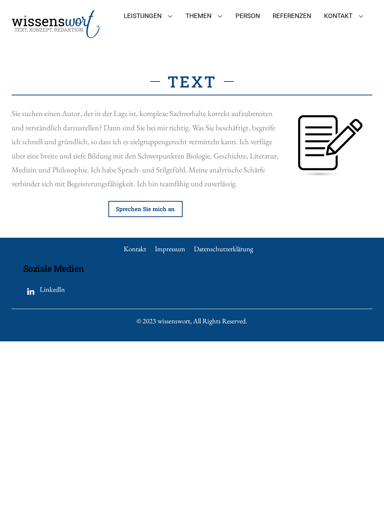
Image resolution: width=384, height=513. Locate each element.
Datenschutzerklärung (223, 248)
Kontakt (338, 16)
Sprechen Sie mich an (145, 209)
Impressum (170, 248)
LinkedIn (51, 289)
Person (248, 16)
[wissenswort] (56, 34)
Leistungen (143, 16)
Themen (199, 16)
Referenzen (292, 16)
